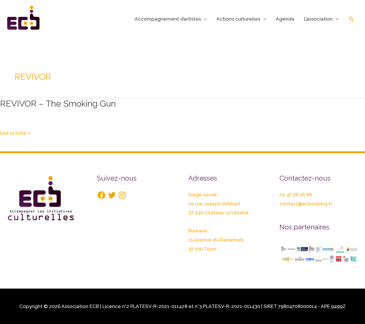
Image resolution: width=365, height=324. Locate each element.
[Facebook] (101, 195)
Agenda (285, 19)
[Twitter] (111, 195)
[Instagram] (122, 195)
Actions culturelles (238, 19)
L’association (318, 19)
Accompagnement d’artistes (168, 19)
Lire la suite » (15, 133)
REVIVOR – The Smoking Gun (58, 104)
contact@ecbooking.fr (305, 204)
